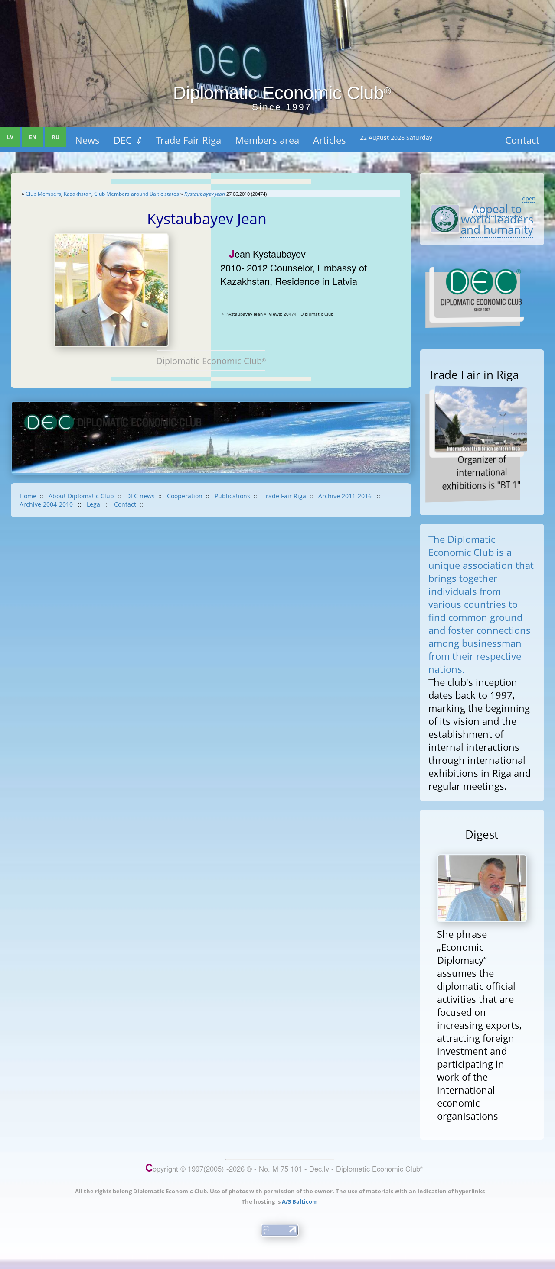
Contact (522, 139)
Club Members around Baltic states (136, 193)
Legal (94, 504)
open (528, 198)
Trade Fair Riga (188, 139)
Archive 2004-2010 (47, 504)
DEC (128, 139)
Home (28, 496)
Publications (232, 496)
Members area (267, 139)
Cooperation (184, 496)
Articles (329, 139)
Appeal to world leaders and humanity (496, 219)
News (87, 139)
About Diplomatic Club (81, 496)
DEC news (140, 496)
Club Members (43, 193)
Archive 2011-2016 (345, 496)
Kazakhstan (77, 193)
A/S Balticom (300, 1201)
